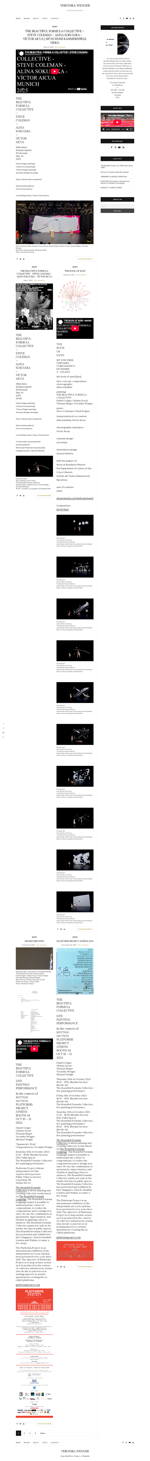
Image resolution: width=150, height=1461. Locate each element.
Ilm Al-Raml (62, 509)
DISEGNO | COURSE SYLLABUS (111, 188)
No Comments (60, 47)
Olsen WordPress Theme (69, 1456)
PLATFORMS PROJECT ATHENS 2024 (75, 941)
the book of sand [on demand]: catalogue (115, 172)
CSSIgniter (86, 1456)
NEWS (18, 18)
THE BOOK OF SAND (75, 271)
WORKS (27, 18)
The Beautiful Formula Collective (28, 1189)
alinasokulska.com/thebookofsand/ (75, 498)
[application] (117, 122)
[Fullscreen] (131, 129)
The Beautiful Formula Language (30, 1198)
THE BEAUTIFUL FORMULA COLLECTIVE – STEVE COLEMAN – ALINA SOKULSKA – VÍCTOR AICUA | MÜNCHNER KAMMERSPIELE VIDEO (54, 37)
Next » (43, 1433)
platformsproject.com (28, 1284)
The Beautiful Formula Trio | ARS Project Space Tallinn (117, 166)
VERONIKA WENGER (75, 5)
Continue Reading (85, 259)
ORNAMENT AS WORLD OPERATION (114, 177)
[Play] (104, 129)
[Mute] (127, 129)
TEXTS (44, 18)
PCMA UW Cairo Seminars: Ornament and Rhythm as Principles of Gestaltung (115, 182)
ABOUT (36, 18)
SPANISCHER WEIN (34, 941)
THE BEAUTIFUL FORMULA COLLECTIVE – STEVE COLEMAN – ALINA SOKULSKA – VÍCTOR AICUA (34, 274)
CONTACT (55, 18)
